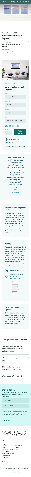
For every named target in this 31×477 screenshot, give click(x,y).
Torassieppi (6, 44)
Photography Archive (8, 462)
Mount (7, 109)
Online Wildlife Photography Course (8, 452)
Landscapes (6, 52)
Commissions (6, 455)
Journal (17, 449)
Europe (4, 47)
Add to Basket (20, 132)
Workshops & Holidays (8, 449)
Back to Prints (12, 83)
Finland (18, 44)
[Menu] (27, 8)
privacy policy (5, 415)
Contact (18, 452)
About (17, 447)
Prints (28, 40)
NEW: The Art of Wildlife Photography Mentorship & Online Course (15, 2)
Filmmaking (5, 460)
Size (6, 117)
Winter (14, 52)
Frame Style (8, 101)
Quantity (7, 129)
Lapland (13, 44)
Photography (5, 457)
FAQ (8, 146)
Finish (6, 93)
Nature (20, 52)
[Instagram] (15, 441)
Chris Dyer (19, 472)
